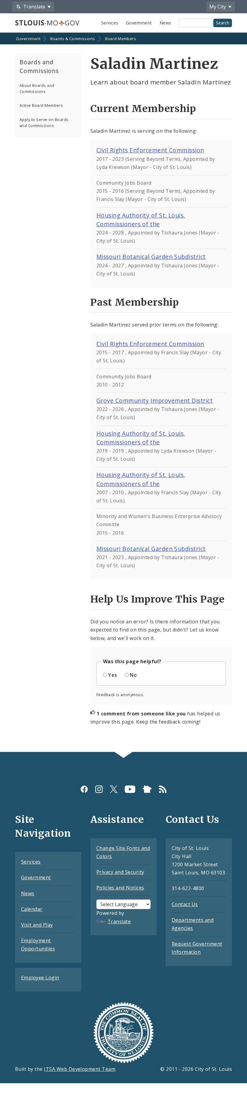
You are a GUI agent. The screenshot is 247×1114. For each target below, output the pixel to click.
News (165, 23)
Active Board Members (41, 105)
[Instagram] (99, 789)
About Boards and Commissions (37, 88)
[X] (113, 789)
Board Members (120, 38)
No (133, 675)
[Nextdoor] (147, 789)
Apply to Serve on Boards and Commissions (44, 122)
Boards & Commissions (72, 38)
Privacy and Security (120, 872)
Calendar (31, 909)
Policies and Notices (120, 887)
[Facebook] (84, 789)
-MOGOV (47, 22)
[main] (123, 392)
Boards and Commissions (39, 66)
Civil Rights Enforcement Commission (150, 150)
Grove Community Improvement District (154, 400)
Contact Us (185, 904)
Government (139, 23)
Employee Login (40, 977)
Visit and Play (37, 924)
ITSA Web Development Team (79, 1069)
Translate (119, 921)
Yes (112, 675)
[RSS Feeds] (163, 789)
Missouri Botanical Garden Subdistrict (151, 257)
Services (109, 23)
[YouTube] (130, 789)
